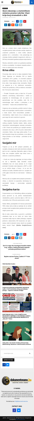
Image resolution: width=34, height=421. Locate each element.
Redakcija (6, 17)
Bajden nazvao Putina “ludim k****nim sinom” (17, 257)
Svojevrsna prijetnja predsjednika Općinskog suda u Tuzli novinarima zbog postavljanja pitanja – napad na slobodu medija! (15, 289)
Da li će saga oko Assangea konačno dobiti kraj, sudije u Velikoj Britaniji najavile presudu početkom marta (17, 247)
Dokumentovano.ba (20, 419)
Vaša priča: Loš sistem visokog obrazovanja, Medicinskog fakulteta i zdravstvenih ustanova (16, 343)
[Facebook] (14, 410)
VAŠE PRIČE (5, 8)
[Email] (19, 410)
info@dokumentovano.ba (21, 401)
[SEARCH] (30, 353)
